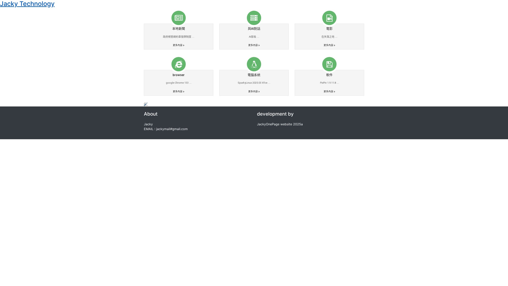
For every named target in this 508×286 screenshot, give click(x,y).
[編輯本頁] (145, 104)
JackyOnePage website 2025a (280, 124)
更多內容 (178, 45)
